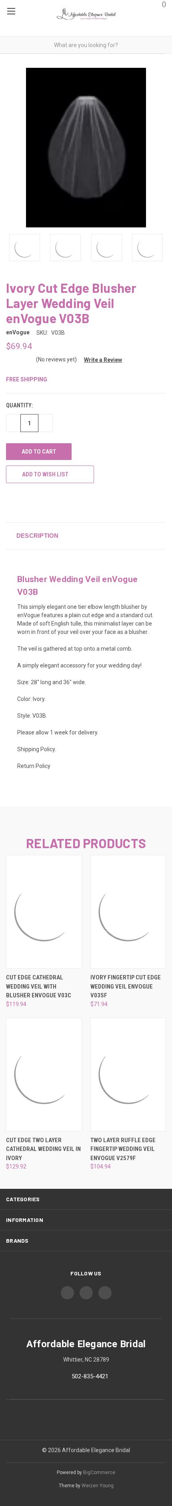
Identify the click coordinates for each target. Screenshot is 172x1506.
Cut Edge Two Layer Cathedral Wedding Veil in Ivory (43, 1149)
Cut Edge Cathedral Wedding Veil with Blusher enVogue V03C (38, 986)
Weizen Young (98, 1485)
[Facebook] (10, 502)
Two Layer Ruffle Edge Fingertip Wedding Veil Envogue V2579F (123, 1149)
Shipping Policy (36, 749)
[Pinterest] (69, 502)
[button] (100, 360)
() (163, 4)
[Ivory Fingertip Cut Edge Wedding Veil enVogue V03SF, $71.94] (128, 912)
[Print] (25, 502)
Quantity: (19, 405)
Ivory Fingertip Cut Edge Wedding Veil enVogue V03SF (125, 986)
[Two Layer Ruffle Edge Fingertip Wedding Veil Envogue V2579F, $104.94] (128, 1074)
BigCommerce (99, 1472)
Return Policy (33, 766)
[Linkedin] (54, 502)
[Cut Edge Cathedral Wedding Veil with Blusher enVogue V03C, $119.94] (44, 912)
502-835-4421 (90, 1376)
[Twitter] (40, 502)
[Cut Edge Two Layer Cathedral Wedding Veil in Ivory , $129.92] (44, 1074)
